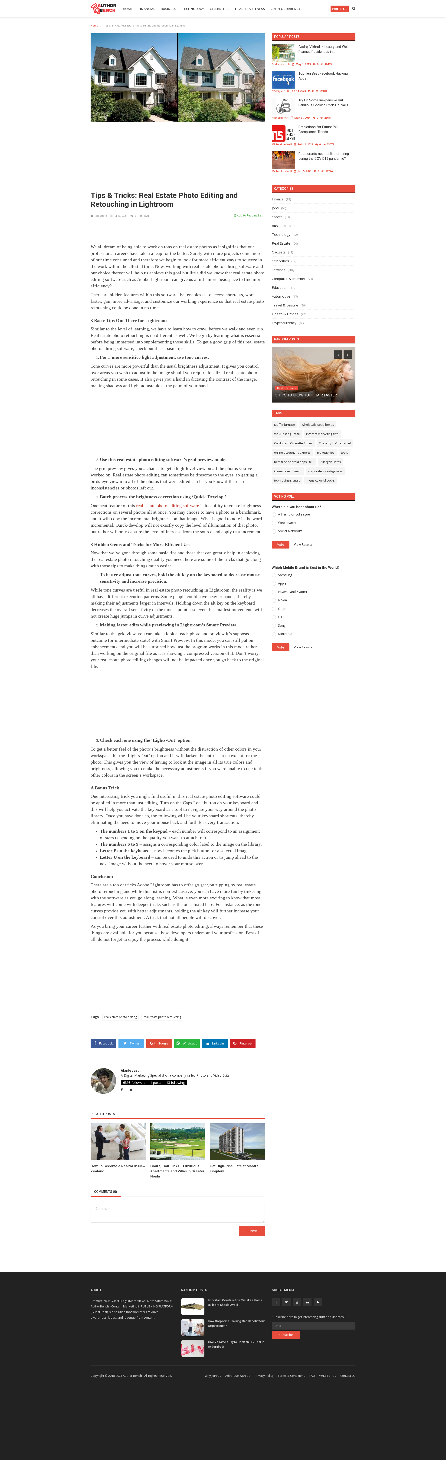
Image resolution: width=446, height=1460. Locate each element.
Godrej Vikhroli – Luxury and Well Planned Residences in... (323, 49)
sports (277, 216)
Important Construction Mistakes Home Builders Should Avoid (235, 1302)
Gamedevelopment (288, 471)
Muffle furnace (284, 424)
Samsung (285, 575)
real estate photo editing (120, 1017)
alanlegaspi (131, 1070)
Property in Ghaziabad (335, 443)
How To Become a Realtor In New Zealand (118, 1168)
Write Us (339, 9)
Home (128, 9)
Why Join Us (213, 1376)
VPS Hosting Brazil (287, 434)
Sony (281, 625)
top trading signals (287, 480)
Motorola (285, 634)
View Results (303, 544)
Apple (282, 583)
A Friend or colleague (294, 514)
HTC (281, 617)
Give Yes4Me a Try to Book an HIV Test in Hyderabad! (236, 1344)
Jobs (275, 208)
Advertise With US (237, 1376)
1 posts (155, 1082)
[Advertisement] (177, 154)
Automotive (281, 296)
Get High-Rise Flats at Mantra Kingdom (234, 1168)
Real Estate (100, 215)
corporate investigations (325, 471)
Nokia (282, 600)
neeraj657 (278, 91)
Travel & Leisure (285, 305)
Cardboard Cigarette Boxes (293, 443)
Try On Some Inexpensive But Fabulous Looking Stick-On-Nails (323, 102)
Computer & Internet (288, 278)
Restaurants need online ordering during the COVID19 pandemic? (323, 156)
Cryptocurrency (285, 9)
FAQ (312, 1376)
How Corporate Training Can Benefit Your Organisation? (236, 1323)
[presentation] (338, 354)
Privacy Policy (264, 1376)
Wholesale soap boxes (318, 424)
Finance (278, 199)
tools (344, 452)
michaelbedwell (282, 144)
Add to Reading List (249, 215)
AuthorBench (280, 117)
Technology (193, 9)
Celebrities (219, 9)
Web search (287, 522)
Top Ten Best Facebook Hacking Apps (323, 75)
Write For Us (327, 1376)
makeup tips (325, 452)
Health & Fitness (250, 9)
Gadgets (279, 252)
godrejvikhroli (281, 64)
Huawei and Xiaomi (292, 591)
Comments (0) (105, 1192)
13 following (175, 1082)
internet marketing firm (322, 434)
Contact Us (347, 1376)
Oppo (282, 608)
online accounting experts (292, 452)
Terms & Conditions (291, 1376)
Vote (280, 544)
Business (168, 9)
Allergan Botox (331, 462)
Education (279, 287)
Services (278, 269)
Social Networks (290, 531)
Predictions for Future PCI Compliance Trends (318, 129)
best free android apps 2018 (294, 462)
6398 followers (134, 1082)
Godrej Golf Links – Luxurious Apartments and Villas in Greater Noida (177, 1171)
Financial (146, 9)
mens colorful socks (321, 480)
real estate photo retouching (162, 1017)
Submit (252, 1231)
